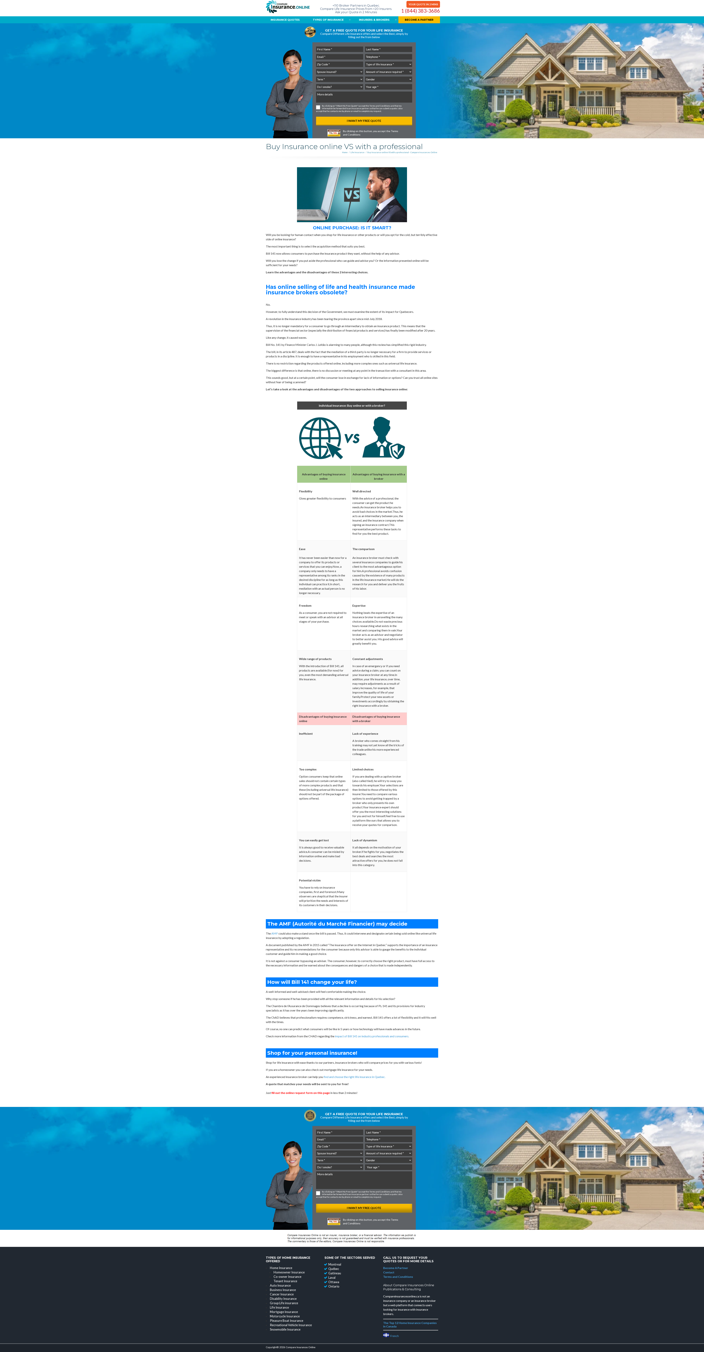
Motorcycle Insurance (285, 1316)
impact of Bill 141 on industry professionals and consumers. (372, 1036)
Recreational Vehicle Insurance (291, 1325)
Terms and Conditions (379, 106)
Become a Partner (419, 19)
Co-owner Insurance (287, 1277)
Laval (332, 1277)
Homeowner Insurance (289, 1272)
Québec (333, 1269)
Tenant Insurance (285, 1281)
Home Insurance (281, 1268)
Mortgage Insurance (284, 1312)
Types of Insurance (328, 19)
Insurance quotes (285, 19)
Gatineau (334, 1273)
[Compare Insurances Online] (288, 7)
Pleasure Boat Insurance (286, 1321)
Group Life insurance (284, 1303)
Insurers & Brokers (374, 19)
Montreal (334, 1264)
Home (345, 152)
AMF (274, 933)
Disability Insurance (283, 1299)
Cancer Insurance (282, 1294)
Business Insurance (283, 1290)
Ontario (333, 1286)
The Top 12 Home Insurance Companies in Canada (410, 1324)
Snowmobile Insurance (285, 1329)
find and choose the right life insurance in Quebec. (354, 1077)
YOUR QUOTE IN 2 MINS (423, 4)
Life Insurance (357, 152)
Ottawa (333, 1282)
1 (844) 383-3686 (420, 11)
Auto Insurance (280, 1285)
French (394, 1336)
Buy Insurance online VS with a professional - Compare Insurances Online (402, 152)
